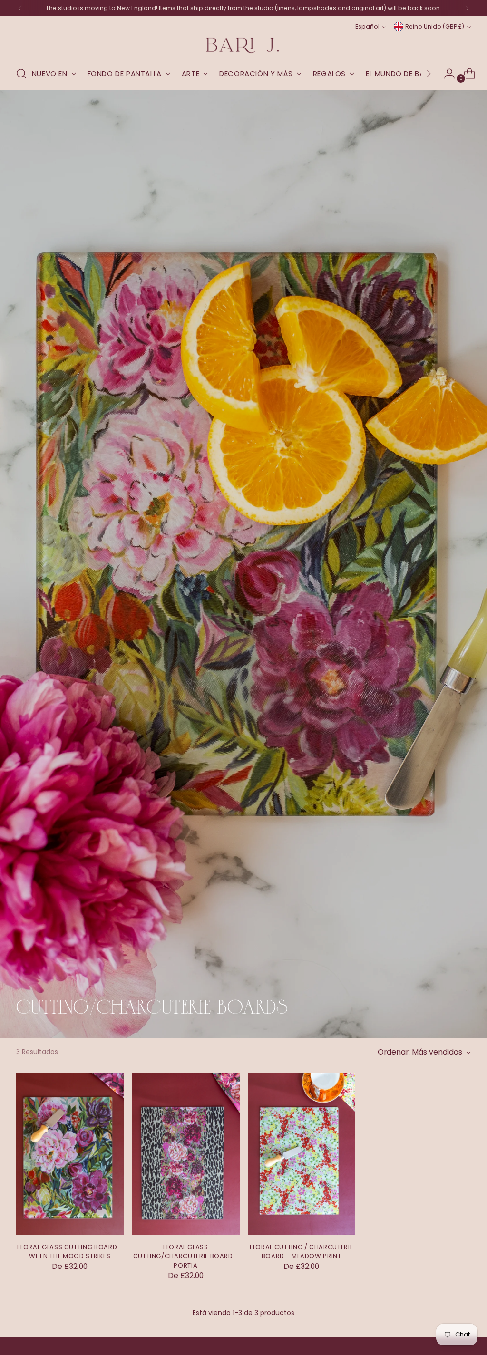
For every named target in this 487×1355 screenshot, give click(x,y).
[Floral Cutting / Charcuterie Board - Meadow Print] (301, 1154)
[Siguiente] (467, 8)
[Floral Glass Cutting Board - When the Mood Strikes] (70, 1154)
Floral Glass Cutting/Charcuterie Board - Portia (186, 1256)
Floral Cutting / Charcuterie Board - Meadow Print (301, 1251)
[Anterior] (20, 8)
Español (367, 26)
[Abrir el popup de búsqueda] (21, 73)
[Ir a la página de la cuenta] (445, 73)
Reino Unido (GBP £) (434, 26)
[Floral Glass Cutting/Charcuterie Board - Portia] (185, 1154)
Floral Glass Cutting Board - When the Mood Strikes (69, 1251)
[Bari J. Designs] (243, 45)
